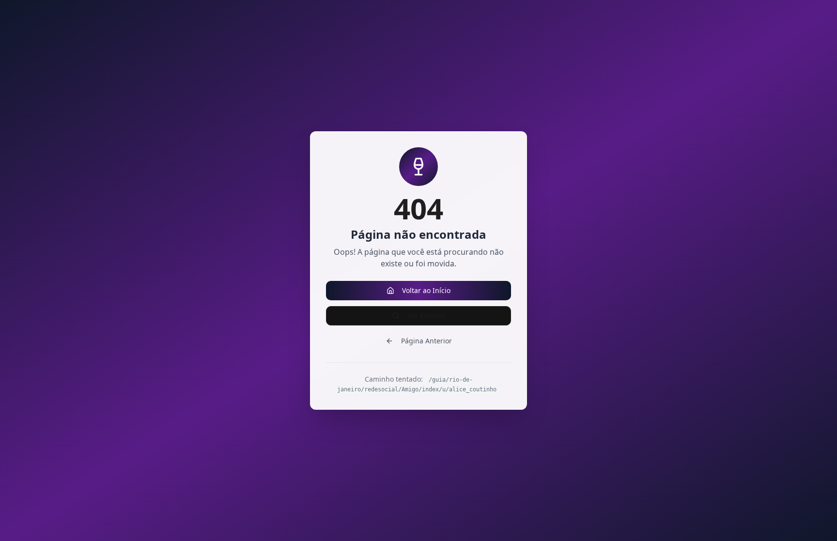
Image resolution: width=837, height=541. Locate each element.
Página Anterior (426, 340)
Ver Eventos (426, 315)
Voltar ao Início (426, 290)
